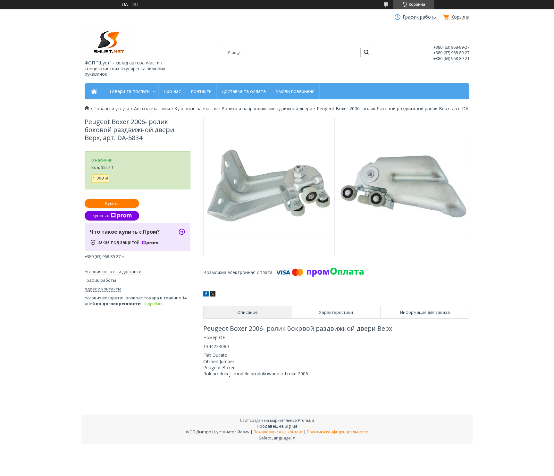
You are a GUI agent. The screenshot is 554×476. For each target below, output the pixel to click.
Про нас (172, 91)
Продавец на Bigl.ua (277, 426)
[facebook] (206, 295)
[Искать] (366, 52)
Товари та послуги (129, 91)
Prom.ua (306, 420)
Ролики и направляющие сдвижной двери (267, 109)
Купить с (100, 215)
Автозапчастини (152, 109)
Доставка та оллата (244, 91)
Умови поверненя (295, 91)
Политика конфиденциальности (337, 432)
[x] (212, 295)
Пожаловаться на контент (278, 432)
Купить (112, 203)
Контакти (201, 91)
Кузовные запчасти (195, 109)
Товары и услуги (111, 109)
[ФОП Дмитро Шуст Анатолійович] (109, 42)
